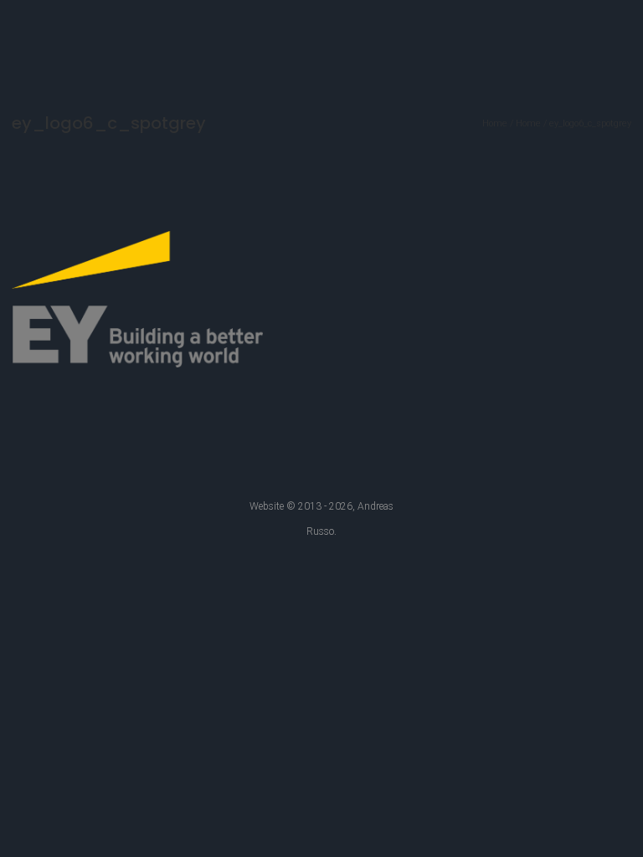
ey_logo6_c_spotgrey (590, 123)
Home (494, 123)
